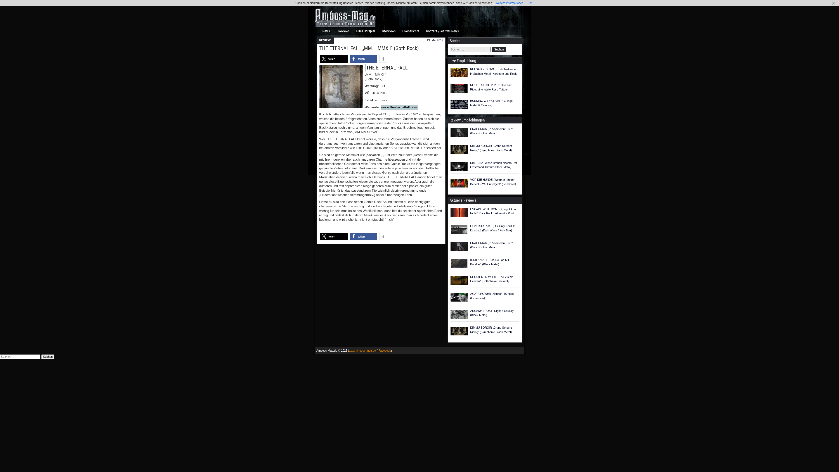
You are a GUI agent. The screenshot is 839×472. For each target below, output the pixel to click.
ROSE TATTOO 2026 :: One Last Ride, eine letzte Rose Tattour (491, 87)
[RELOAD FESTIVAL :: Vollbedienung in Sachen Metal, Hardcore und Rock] (459, 72)
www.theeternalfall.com (399, 107)
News (326, 31)
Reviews (344, 31)
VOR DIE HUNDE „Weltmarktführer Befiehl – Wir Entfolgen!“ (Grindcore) (493, 182)
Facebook (384, 350)
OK (531, 3)
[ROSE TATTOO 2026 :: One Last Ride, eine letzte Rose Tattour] (459, 88)
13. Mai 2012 (435, 40)
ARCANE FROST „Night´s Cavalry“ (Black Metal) (492, 313)
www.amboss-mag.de (362, 350)
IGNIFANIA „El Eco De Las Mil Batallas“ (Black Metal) (489, 262)
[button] (334, 59)
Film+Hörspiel (365, 31)
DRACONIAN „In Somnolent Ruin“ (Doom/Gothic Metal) (491, 131)
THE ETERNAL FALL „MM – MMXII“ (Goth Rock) (369, 48)
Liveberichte (411, 31)
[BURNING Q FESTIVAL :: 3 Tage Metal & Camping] (459, 104)
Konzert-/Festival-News (442, 31)
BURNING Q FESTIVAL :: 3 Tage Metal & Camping (491, 103)
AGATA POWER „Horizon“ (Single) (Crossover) (492, 296)
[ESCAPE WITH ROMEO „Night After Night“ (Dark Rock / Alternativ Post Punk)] (459, 213)
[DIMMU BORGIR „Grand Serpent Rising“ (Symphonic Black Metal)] (459, 150)
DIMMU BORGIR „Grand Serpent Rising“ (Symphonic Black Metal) (491, 148)
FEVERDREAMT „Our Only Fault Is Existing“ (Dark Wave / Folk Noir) (492, 228)
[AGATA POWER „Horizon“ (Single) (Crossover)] (459, 298)
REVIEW (325, 40)
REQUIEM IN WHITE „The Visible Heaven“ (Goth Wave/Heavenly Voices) (491, 279)
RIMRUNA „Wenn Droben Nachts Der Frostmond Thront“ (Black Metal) (493, 165)
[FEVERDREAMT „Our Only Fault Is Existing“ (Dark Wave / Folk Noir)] (459, 230)
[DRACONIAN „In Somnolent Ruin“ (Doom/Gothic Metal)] (459, 133)
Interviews (388, 31)
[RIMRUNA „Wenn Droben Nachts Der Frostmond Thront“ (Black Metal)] (459, 167)
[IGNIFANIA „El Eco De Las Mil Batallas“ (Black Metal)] (459, 264)
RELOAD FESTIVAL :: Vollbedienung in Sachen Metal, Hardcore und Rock (493, 71)
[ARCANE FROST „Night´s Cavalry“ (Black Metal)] (459, 315)
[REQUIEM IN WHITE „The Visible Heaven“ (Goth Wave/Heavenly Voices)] (459, 281)
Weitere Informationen (509, 3)
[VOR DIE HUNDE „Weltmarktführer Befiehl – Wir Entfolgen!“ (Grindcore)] (459, 184)
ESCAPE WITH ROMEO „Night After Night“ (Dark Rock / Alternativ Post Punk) (493, 212)
